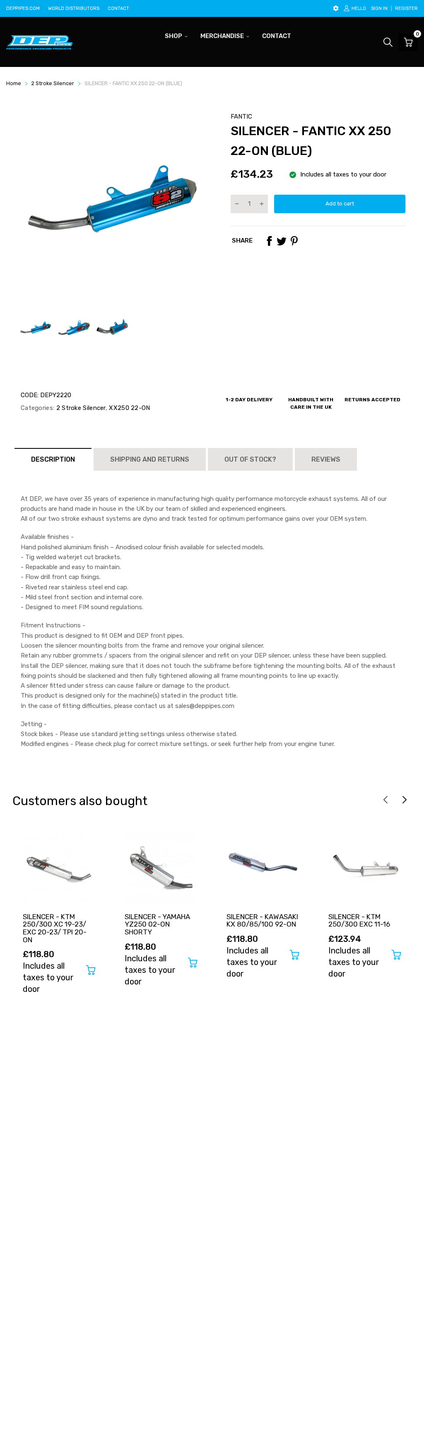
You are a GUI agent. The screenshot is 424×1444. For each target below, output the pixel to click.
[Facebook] (269, 241)
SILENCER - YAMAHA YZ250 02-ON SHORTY (157, 924)
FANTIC (241, 116)
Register (406, 8)
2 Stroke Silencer (79, 408)
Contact (118, 8)
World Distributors (73, 8)
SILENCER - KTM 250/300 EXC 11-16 (359, 921)
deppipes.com (23, 8)
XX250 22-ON (128, 408)
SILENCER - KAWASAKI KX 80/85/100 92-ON (262, 921)
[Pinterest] (294, 241)
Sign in (379, 8)
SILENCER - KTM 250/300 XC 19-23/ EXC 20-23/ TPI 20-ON (55, 928)
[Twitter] (282, 241)
